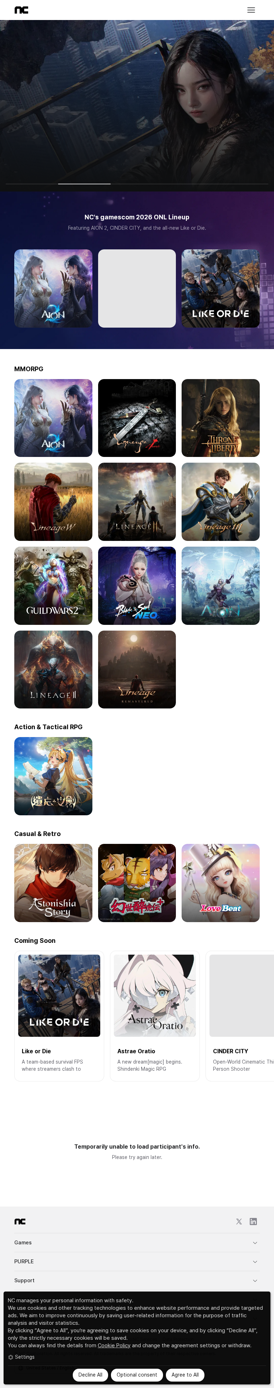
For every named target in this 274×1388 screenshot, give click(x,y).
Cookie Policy (114, 1345)
